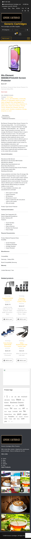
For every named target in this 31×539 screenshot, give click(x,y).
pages (25, 414)
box (23, 400)
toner (5, 418)
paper (5, 416)
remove (3, 107)
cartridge (7, 405)
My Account (5, 38)
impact (10, 105)
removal (23, 105)
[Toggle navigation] (28, 38)
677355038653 (11, 100)
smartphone (18, 109)
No (24, 411)
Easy (9, 104)
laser (5, 411)
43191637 (4, 100)
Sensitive (12, 109)
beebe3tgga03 (17, 102)
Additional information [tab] (8, 118)
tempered (3, 111)
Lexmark (15, 411)
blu (23, 102)
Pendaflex (11, 416)
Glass (6, 105)
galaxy (3, 105)
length (9, 411)
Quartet (20, 416)
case (13, 405)
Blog (9, 8)
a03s (23, 100)
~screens (6, 98)
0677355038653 (14, 98)
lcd (14, 105)
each (22, 405)
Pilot (16, 416)
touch (10, 111)
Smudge (24, 109)
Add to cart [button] (9, 319)
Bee (12, 102)
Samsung (21, 107)
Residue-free (9, 107)
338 (15, 396)
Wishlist (18, 8)
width (23, 419)
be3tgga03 (7, 102)
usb (14, 418)
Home (5, 8)
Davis (17, 405)
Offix (14, 414)
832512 (18, 100)
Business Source (17, 402)
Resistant (15, 107)
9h (21, 100)
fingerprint (22, 104)
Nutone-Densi (8, 414)
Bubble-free (4, 104)
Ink (27, 408)
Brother (6, 402)
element (13, 104)
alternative (7, 400)
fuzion (15, 408)
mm (20, 411)
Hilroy (20, 408)
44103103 (24, 396)
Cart (23, 8)
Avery (13, 400)
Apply (2, 102)
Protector (17, 105)
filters (17, 104)
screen (7, 109)
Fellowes (6, 408)
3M (12, 396)
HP (23, 408)
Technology (10, 97)
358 (19, 396)
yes (5, 421)
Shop (13, 8)
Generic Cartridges (15, 24)
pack (19, 414)
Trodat (10, 418)
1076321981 (22, 98)
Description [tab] (5, 115)
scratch (3, 109)
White (18, 418)
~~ (11, 421)
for (26, 104)
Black (18, 400)
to (7, 111)
